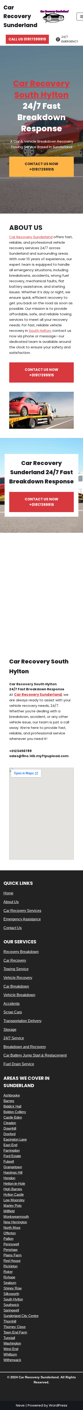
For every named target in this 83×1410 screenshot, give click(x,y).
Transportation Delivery (22, 1021)
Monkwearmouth (16, 1216)
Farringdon (11, 1150)
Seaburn (9, 1283)
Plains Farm (12, 1255)
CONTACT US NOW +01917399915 (41, 166)
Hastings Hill (12, 1172)
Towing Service (16, 969)
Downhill (9, 1128)
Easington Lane (15, 1139)
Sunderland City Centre (21, 1316)
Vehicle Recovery (17, 978)
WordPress (58, 1405)
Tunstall (9, 1338)
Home (8, 893)
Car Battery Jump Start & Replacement (35, 1055)
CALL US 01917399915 (27, 39)
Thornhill (9, 1321)
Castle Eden (12, 1117)
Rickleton (10, 1266)
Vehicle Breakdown (19, 995)
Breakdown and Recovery (24, 1047)
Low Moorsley (14, 1200)
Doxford (9, 1134)
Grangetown (12, 1167)
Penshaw (10, 1250)
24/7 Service (13, 1038)
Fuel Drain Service (18, 1064)
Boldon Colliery (14, 1112)
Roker (8, 1272)
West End (10, 1349)
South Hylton (40, 330)
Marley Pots (12, 1205)
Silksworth (11, 1294)
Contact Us (12, 928)
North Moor (12, 1228)
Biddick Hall (12, 1106)
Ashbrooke (11, 1095)
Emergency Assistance (22, 919)
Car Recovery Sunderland (31, 236)
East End (10, 1145)
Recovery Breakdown (21, 952)
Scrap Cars (12, 1012)
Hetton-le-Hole (14, 1183)
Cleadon (9, 1123)
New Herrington (15, 1222)
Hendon (9, 1178)
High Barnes (12, 1189)
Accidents (11, 1004)
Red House (12, 1261)
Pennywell (11, 1244)
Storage (9, 1030)
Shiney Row (12, 1288)
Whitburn (10, 1354)
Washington (12, 1343)
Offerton (9, 1233)
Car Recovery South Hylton (41, 89)
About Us (11, 902)
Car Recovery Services (22, 911)
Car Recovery (14, 960)
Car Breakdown (16, 986)
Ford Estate (12, 1156)
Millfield (9, 1211)
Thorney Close (14, 1327)
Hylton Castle (13, 1194)
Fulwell (8, 1161)
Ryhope (9, 1277)
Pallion (8, 1239)
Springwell (11, 1310)
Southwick (11, 1305)
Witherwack (12, 1360)
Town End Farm (15, 1332)
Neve (20, 1405)
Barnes (8, 1101)
